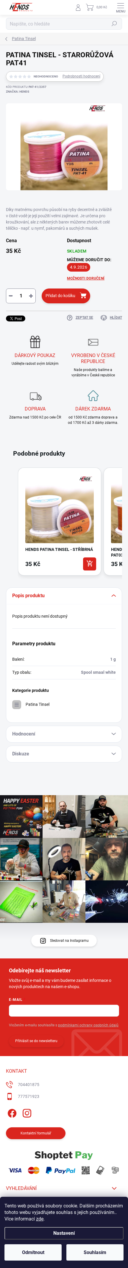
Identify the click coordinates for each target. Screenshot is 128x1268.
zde (39, 1219)
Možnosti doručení (85, 278)
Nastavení (64, 1233)
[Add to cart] (89, 563)
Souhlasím (95, 1252)
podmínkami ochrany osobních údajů (88, 1025)
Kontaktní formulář (36, 1133)
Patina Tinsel (37, 704)
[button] (12, 522)
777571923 (28, 1096)
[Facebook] (11, 1112)
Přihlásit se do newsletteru (36, 1041)
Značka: (17, 91)
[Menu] (120, 7)
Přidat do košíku (60, 295)
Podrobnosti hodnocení (81, 76)
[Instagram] (26, 1112)
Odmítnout (33, 1252)
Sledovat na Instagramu (69, 941)
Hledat (114, 24)
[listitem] (59, 521)
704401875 (28, 1084)
